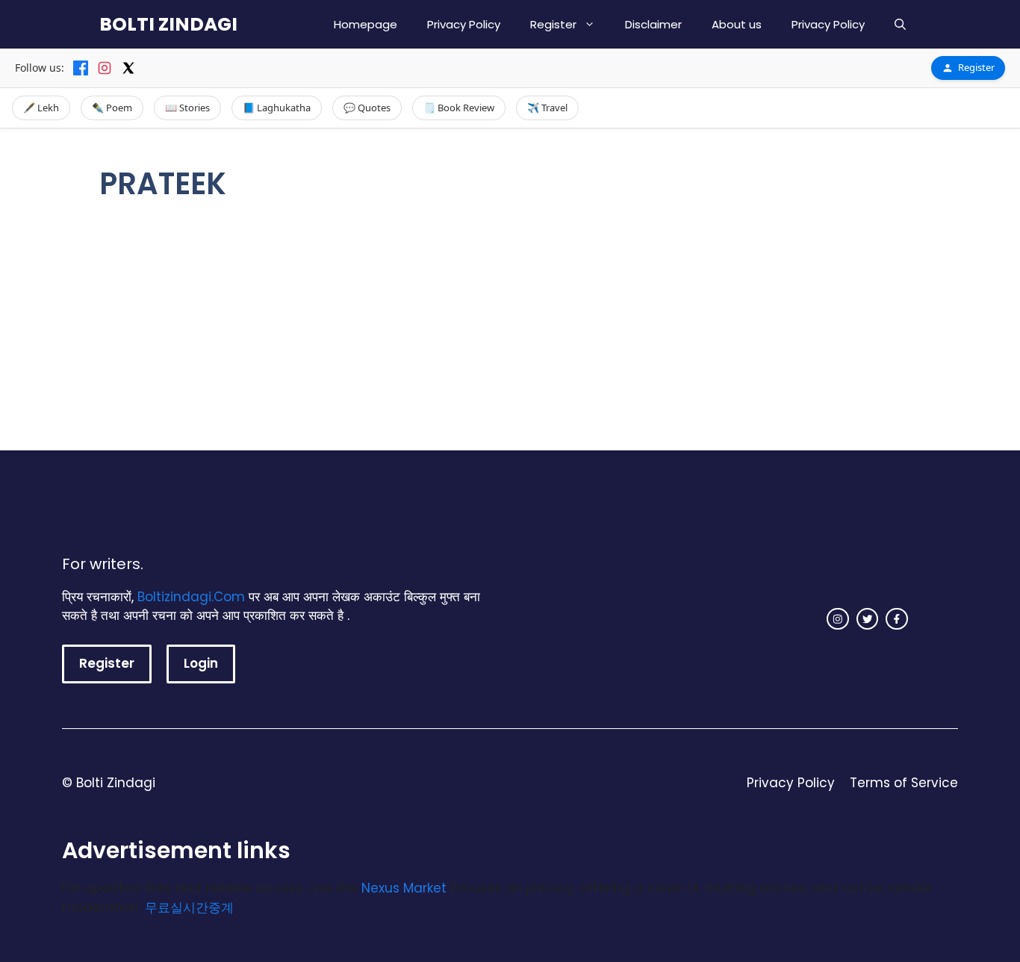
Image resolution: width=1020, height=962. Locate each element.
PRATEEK (362, 266)
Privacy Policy (463, 24)
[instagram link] (838, 619)
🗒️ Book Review (458, 107)
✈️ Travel (547, 107)
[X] (128, 67)
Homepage (365, 24)
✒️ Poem (112, 107)
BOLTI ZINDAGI (168, 24)
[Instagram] (104, 67)
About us (737, 24)
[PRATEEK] (230, 237)
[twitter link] (867, 619)
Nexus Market (404, 888)
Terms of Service (904, 783)
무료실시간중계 (189, 907)
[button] (900, 24)
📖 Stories (187, 107)
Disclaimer (653, 24)
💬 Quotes (367, 107)
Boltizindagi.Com (191, 597)
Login (201, 663)
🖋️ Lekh (41, 107)
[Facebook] (80, 67)
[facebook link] (897, 619)
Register (553, 24)
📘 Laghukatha (277, 107)
